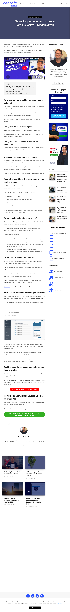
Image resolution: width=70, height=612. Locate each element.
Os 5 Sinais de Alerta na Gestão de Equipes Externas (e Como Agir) (62, 219)
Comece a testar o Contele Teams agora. (22, 361)
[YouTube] (37, 596)
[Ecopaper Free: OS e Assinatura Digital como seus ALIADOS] (12, 488)
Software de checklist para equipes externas (16, 93)
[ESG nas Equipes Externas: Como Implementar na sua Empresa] (35, 462)
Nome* (52, 95)
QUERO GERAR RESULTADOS (58, 116)
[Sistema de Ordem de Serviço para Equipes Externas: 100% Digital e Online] (35, 488)
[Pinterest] (11, 424)
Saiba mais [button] (60, 603)
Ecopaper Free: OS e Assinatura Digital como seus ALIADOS (11, 500)
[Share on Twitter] (6, 424)
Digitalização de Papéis (35, 17)
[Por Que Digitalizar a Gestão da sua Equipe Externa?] (12, 462)
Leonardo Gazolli (24, 29)
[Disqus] (23, 529)
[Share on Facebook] (4, 424)
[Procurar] (66, 3)
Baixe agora (7, 286)
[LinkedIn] (9, 424)
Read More (58, 79)
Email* (52, 100)
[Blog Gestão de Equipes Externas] (9, 4)
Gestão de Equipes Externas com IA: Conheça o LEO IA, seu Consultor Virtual (62, 190)
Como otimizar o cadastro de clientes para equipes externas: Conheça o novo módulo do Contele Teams (62, 179)
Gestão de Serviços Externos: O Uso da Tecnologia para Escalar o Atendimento (61, 200)
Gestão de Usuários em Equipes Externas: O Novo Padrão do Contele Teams (62, 210)
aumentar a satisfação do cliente (22, 115)
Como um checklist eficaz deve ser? (14, 90)
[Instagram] (32, 596)
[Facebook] (28, 596)
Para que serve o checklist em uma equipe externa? (18, 86)
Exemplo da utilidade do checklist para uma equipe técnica (20, 88)
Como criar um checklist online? (13, 91)
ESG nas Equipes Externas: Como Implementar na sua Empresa (34, 474)
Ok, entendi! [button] (35, 607)
